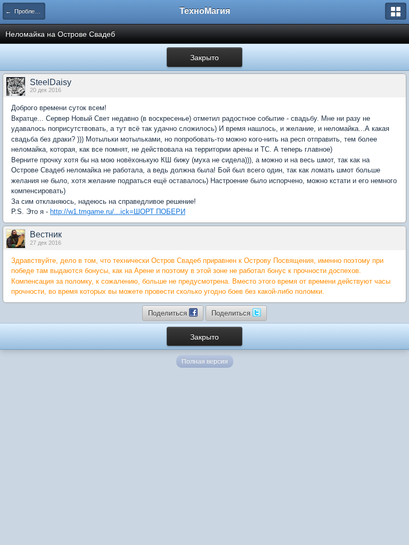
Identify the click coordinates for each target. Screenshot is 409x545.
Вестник (46, 234)
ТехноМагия (204, 10)
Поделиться (168, 313)
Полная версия (205, 361)
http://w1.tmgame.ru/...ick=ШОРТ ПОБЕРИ (117, 212)
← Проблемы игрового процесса (25, 11)
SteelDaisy (50, 82)
